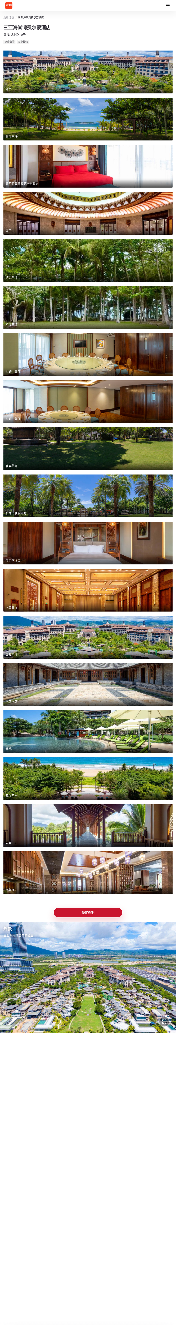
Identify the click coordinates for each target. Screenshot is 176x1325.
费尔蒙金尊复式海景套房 (62, 1021)
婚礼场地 (8, 17)
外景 (14, 1021)
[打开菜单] (168, 5)
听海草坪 (129, 1021)
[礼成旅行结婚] (14, 5)
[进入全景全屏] (164, 1021)
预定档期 (88, 912)
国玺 (91, 1021)
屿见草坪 (108, 1021)
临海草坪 (31, 1021)
